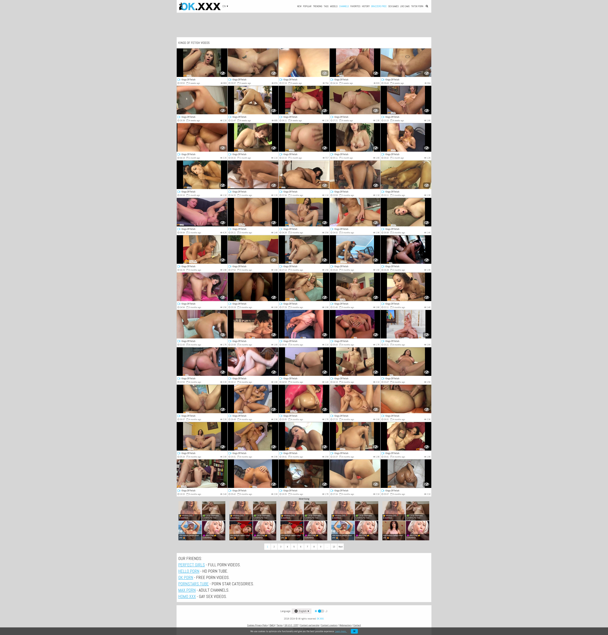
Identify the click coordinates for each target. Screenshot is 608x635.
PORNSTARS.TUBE (193, 584)
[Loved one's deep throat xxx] (304, 100)
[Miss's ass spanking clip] (253, 212)
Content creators (329, 625)
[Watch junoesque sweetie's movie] (304, 137)
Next (341, 546)
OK (354, 631)
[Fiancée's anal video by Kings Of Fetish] (253, 62)
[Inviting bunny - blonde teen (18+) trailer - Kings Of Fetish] (355, 212)
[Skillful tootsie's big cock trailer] (355, 175)
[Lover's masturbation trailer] (202, 175)
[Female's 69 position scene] (304, 212)
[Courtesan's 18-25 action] (253, 100)
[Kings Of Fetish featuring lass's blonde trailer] (253, 249)
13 (334, 546)
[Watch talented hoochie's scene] (304, 175)
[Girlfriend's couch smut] (406, 287)
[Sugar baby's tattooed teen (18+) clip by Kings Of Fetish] (253, 399)
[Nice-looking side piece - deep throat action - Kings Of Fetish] (406, 473)
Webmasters (345, 625)
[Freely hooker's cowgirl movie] (202, 361)
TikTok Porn (417, 6)
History (366, 6)
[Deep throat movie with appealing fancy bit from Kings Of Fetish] (355, 473)
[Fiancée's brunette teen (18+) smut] (202, 473)
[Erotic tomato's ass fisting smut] (355, 324)
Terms (280, 625)
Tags (326, 6)
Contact (357, 625)
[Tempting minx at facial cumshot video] (304, 473)
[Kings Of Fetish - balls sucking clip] (304, 436)
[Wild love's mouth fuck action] (406, 324)
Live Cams (405, 6)
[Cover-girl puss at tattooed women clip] (355, 287)
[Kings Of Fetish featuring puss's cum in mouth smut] (202, 436)
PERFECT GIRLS (191, 565)
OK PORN (185, 577)
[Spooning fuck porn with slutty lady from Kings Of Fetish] (355, 399)
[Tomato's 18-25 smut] (406, 399)
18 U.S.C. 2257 (291, 625)
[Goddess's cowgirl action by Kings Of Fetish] (355, 361)
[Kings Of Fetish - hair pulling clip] (406, 62)
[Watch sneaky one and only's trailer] (355, 436)
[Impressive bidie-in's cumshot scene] (253, 473)
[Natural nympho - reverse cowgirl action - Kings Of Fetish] (355, 249)
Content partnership (309, 625)
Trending (317, 6)
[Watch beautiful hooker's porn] (355, 137)
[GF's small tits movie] (253, 287)
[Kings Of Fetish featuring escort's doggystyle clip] (202, 100)
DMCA (272, 625)
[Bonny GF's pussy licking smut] (253, 324)
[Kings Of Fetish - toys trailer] (406, 212)
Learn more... (341, 631)
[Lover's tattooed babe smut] (253, 436)
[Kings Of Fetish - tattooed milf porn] (304, 62)
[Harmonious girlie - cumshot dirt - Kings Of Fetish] (202, 399)
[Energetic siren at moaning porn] (202, 249)
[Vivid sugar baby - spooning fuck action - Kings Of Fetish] (304, 287)
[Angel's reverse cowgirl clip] (406, 100)
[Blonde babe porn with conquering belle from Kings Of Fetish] (304, 361)
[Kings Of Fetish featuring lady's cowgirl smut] (253, 361)
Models (334, 6)
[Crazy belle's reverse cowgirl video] (355, 100)
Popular (307, 6)
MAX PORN (187, 590)
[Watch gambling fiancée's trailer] (406, 361)
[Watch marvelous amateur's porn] (202, 212)
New (299, 6)
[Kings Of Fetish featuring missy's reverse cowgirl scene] (406, 137)
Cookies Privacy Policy (257, 625)
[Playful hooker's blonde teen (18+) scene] (355, 62)
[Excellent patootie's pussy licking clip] (304, 399)
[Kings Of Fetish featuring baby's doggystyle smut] (253, 175)
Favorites (355, 6)
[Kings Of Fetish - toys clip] (406, 249)
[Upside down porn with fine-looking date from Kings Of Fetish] (202, 137)
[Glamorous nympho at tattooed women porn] (304, 249)
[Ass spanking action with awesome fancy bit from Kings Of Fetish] (202, 324)
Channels (344, 6)
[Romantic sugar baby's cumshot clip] (253, 137)
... (327, 546)
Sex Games (393, 6)
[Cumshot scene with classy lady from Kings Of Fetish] (406, 436)
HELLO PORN (188, 571)
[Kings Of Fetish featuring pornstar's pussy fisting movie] (406, 175)
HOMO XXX (187, 596)
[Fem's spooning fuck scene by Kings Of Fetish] (202, 287)
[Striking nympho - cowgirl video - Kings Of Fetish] (304, 324)
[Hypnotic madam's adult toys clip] (202, 62)
